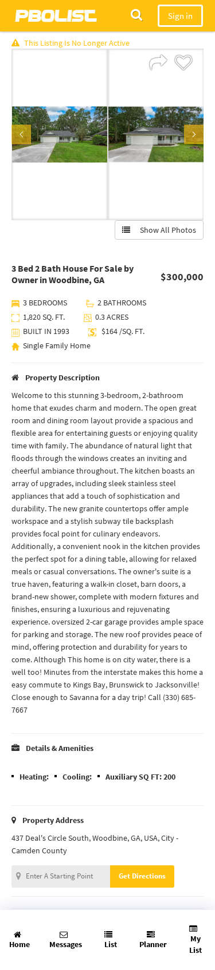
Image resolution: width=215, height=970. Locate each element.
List (110, 944)
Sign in (180, 15)
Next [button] (194, 134)
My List (195, 944)
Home (19, 944)
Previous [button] (21, 134)
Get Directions (142, 876)
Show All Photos (165, 230)
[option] (59, 134)
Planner (153, 944)
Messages (65, 944)
